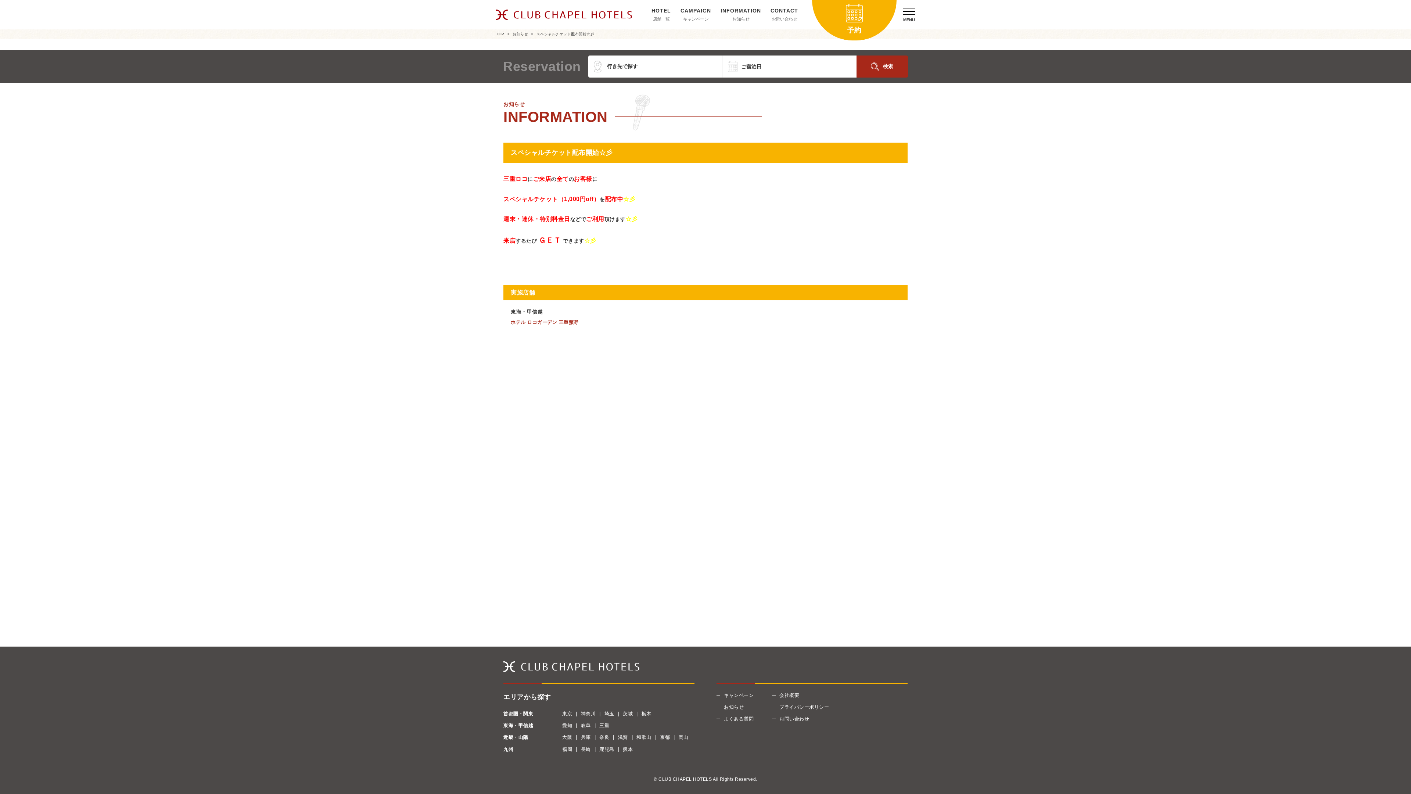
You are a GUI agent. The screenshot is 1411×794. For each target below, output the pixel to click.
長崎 (586, 749)
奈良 (604, 737)
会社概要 (789, 695)
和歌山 (643, 737)
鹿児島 (606, 749)
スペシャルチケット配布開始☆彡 (565, 34)
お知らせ (740, 19)
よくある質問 (739, 719)
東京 (567, 713)
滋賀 (623, 737)
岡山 (684, 737)
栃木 (646, 713)
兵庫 (586, 737)
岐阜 (586, 725)
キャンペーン (695, 19)
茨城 (628, 713)
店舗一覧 (661, 19)
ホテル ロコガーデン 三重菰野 (545, 322)
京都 (665, 737)
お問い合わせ (784, 19)
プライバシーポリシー (804, 707)
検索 (888, 66)
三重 (604, 725)
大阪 (567, 737)
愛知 (567, 725)
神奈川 (588, 713)
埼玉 (609, 713)
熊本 (628, 749)
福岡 (567, 749)
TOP (500, 34)
